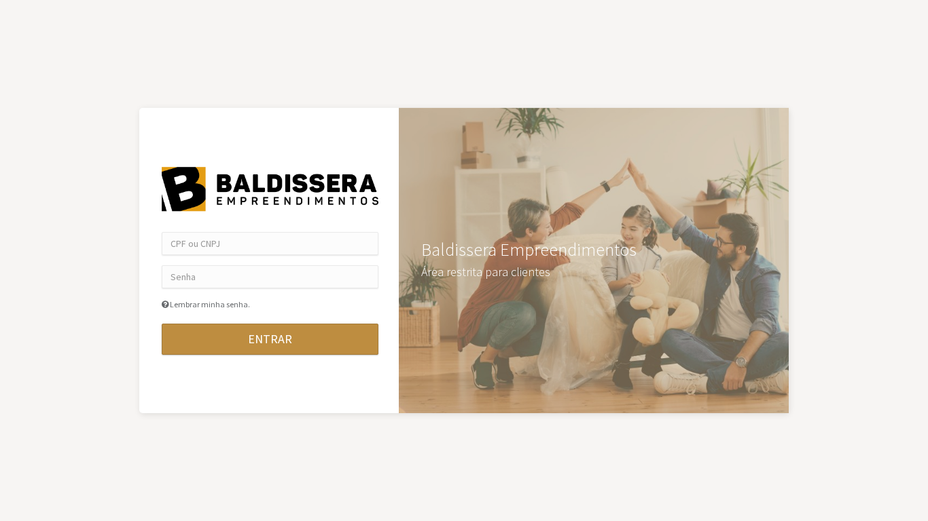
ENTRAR (270, 339)
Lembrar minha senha (209, 304)
